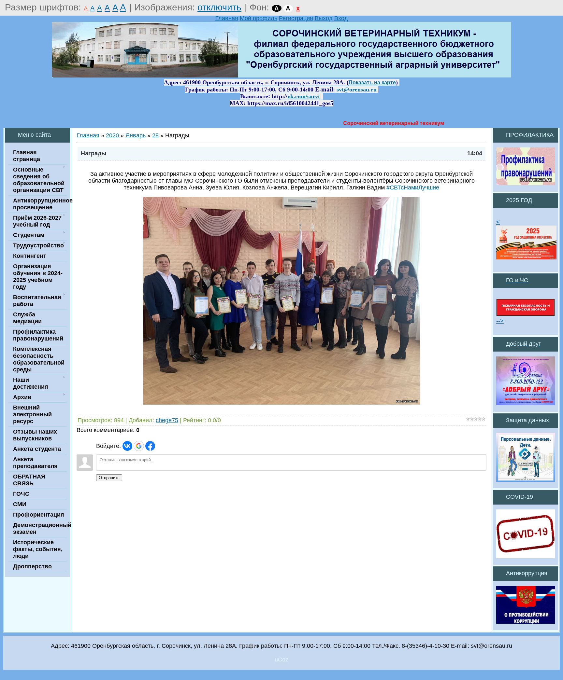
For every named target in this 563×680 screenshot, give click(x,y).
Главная (226, 18)
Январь (135, 135)
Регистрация (296, 18)
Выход (324, 18)
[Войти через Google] (139, 446)
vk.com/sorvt (303, 96)
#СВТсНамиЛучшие (412, 187)
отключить (219, 7)
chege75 (167, 420)
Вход (341, 18)
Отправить (109, 477)
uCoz (281, 659)
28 (155, 135)
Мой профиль (258, 18)
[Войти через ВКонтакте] (127, 446)
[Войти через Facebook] (150, 446)
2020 (112, 135)
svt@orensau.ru (357, 89)
